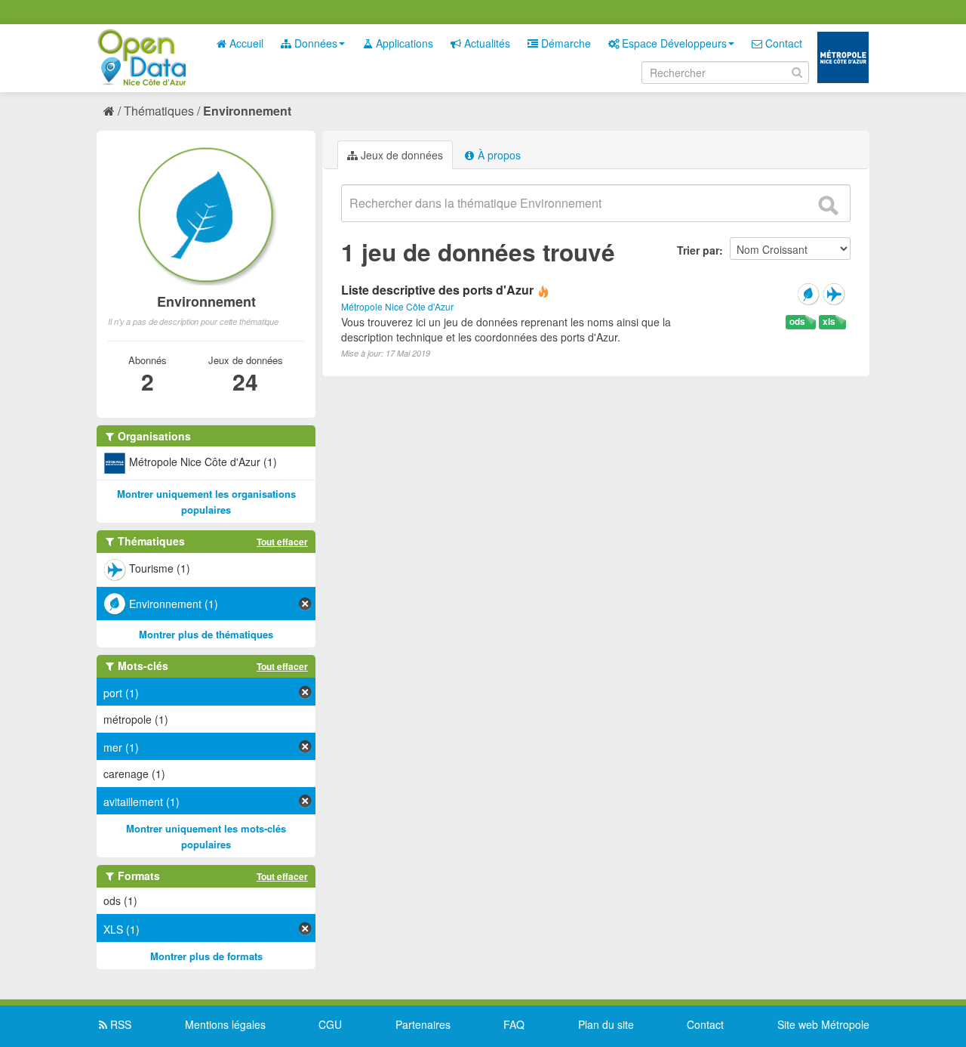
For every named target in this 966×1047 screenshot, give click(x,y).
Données (314, 43)
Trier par (698, 250)
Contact (782, 43)
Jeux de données (400, 154)
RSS (119, 1024)
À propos (498, 154)
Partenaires (423, 1024)
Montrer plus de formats (206, 956)
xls (829, 321)
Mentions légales (225, 1024)
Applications (403, 43)
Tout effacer (282, 541)
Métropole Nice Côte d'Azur (397, 306)
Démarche (564, 43)
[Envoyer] (828, 205)
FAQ (514, 1024)
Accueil (244, 43)
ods (797, 321)
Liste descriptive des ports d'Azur (437, 289)
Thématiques (159, 110)
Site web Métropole (823, 1024)
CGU (330, 1024)
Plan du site (606, 1024)
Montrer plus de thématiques (206, 634)
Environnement (247, 110)
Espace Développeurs (673, 43)
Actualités (485, 43)
